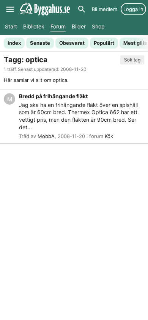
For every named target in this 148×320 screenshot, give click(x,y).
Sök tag (132, 60)
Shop (98, 26)
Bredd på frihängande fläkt (53, 96)
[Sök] (81, 9)
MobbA (46, 136)
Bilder (79, 26)
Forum (58, 26)
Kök (109, 136)
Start (11, 26)
